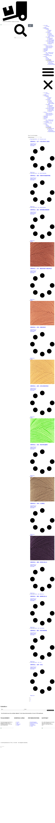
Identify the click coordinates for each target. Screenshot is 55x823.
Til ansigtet (48, 37)
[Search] (20, 36)
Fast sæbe (50, 33)
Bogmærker (46, 48)
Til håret (47, 29)
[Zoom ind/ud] (0, 746)
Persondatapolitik (51, 61)
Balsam (49, 31)
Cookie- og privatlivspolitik (50, 63)
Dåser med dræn (51, 42)
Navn (2, 709)
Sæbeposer (50, 43)
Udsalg (45, 27)
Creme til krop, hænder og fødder (51, 36)
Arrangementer (48, 59)
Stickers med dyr (49, 47)
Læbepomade (50, 105)
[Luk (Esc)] (3, 746)
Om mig (47, 58)
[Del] (2, 746)
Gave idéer (46, 25)
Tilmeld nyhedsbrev (50, 710)
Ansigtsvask (50, 106)
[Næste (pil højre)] (1, 747)
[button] (48, 78)
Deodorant (50, 34)
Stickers (45, 44)
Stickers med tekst (49, 45)
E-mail (25, 709)
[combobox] (19, 37)
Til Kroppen (48, 32)
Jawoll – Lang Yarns (49, 53)
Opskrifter (45, 50)
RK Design (46, 49)
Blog (47, 57)
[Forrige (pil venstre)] (0, 747)
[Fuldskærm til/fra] (1, 746)
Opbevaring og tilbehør (50, 40)
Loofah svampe (50, 41)
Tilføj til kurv (32, 172)
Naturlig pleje (46, 28)
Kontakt (45, 56)
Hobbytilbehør (46, 54)
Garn (45, 51)
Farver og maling (49, 55)
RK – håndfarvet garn (49, 52)
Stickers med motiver (49, 46)
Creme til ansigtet (51, 107)
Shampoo (49, 30)
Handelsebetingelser (51, 64)
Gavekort (47, 26)
